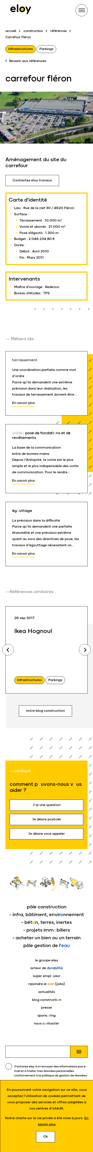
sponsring (46, 1015)
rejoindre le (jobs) (46, 984)
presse (46, 1007)
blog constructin (46, 1000)
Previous (8, 650)
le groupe (46, 960)
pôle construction (46, 907)
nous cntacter (46, 1023)
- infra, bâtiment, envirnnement (46, 914)
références (58, 31)
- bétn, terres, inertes (46, 922)
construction (33, 31)
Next (85, 650)
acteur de (46, 968)
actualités (46, 992)
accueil (10, 31)
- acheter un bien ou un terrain (46, 938)
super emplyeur (46, 976)
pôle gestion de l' (46, 945)
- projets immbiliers (46, 930)
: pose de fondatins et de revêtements (41, 435)
